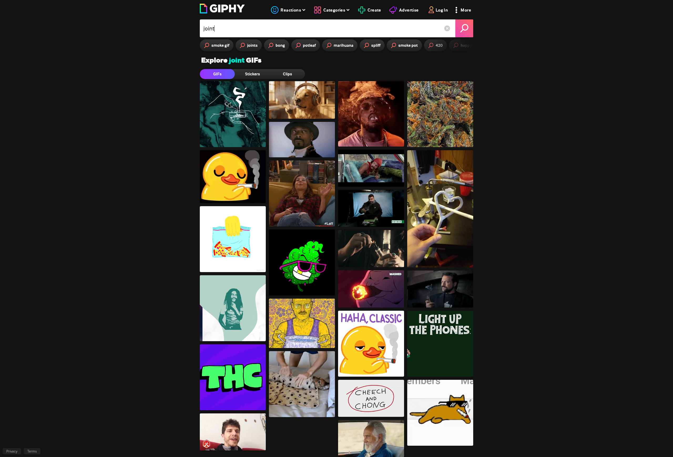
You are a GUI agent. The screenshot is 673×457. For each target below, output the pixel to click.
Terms (32, 451)
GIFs (217, 73)
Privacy (11, 451)
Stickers (252, 73)
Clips (287, 73)
